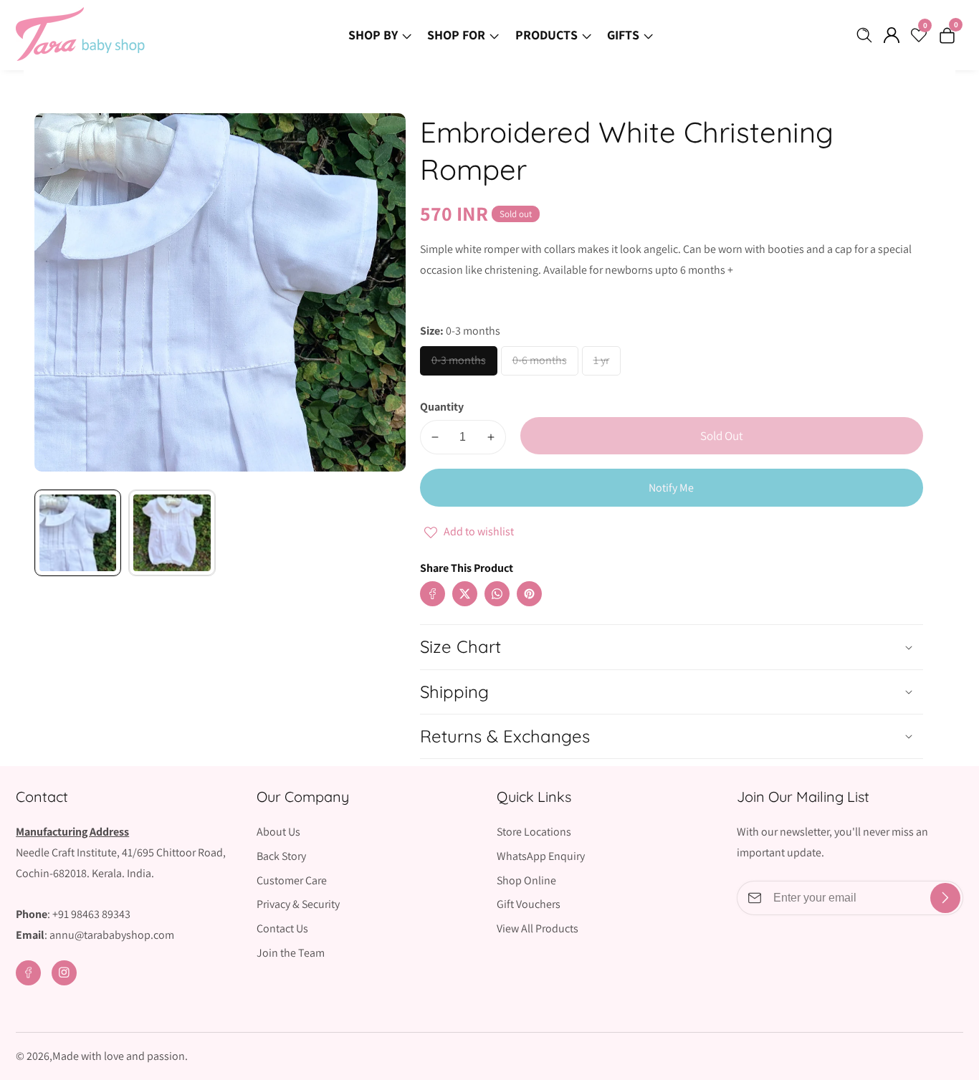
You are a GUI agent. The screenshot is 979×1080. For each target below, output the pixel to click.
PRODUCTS (546, 35)
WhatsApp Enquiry (541, 856)
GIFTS (623, 35)
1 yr (601, 364)
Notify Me (671, 487)
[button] (558, 579)
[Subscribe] (945, 898)
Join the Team (291, 952)
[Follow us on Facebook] (432, 593)
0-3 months (463, 364)
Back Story (281, 856)
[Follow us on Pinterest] (529, 593)
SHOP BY (373, 35)
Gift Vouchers (528, 904)
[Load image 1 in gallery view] (77, 532)
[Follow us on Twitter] (464, 593)
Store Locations (534, 831)
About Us (278, 831)
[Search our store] (867, 35)
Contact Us (282, 928)
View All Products (537, 928)
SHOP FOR (456, 35)
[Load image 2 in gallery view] (171, 532)
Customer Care (292, 880)
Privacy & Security (298, 904)
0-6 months (544, 364)
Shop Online (526, 880)
